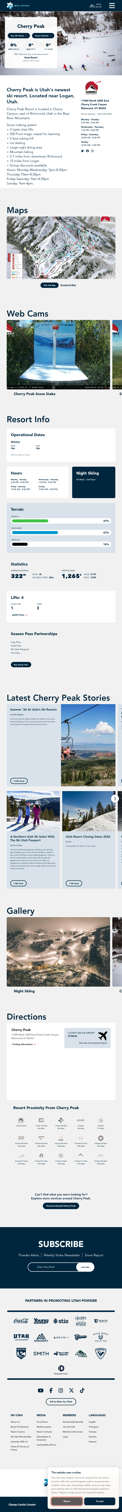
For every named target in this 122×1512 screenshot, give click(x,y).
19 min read (19, 781)
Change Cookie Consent (22, 1504)
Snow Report (30, 57)
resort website (42, 35)
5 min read (18, 883)
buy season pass (21, 664)
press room (42, 1422)
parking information (22, 1044)
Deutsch (93, 1436)
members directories (73, 1431)
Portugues (93, 1426)
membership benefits (73, 1422)
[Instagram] (92, 151)
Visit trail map (50, 285)
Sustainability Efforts (46, 1444)
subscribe (85, 1267)
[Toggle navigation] (109, 5)
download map (68, 285)
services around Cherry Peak (61, 1205)
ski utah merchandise (21, 1436)
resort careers (18, 1431)
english (92, 1422)
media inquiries (44, 1426)
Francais (92, 1431)
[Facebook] (87, 151)
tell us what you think (61, 1401)
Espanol (92, 1441)
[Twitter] (82, 151)
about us (15, 1422)
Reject (67, 1501)
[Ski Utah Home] (18, 5)
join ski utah (69, 1426)
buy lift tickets (17, 35)
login (65, 1436)
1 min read (74, 883)
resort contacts (44, 1431)
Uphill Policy (18, 615)
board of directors (20, 1426)
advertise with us (19, 1441)
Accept (100, 1501)
